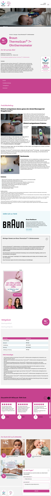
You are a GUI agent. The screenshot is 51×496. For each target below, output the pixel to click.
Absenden (36, 491)
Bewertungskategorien (7, 327)
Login (45, 3)
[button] (45, 398)
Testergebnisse (6, 320)
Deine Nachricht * (26, 482)
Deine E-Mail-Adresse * (27, 476)
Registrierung (43, 4)
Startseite (11, 34)
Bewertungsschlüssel (6, 323)
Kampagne (15, 34)
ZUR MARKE (29, 229)
